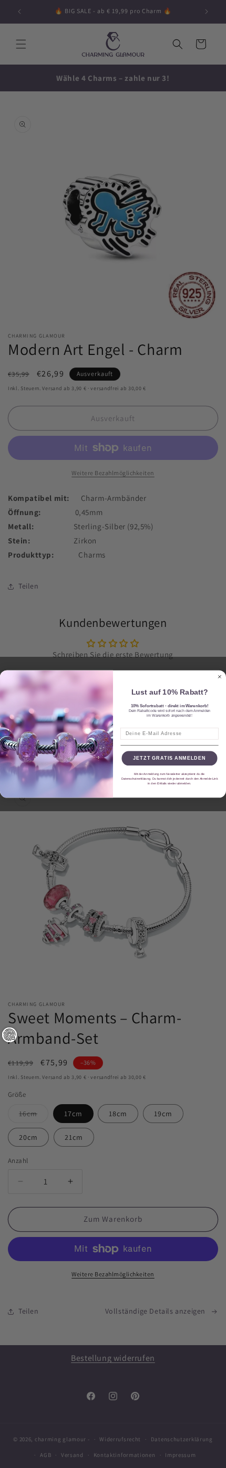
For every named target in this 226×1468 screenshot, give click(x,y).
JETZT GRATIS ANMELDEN (169, 758)
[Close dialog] (219, 676)
